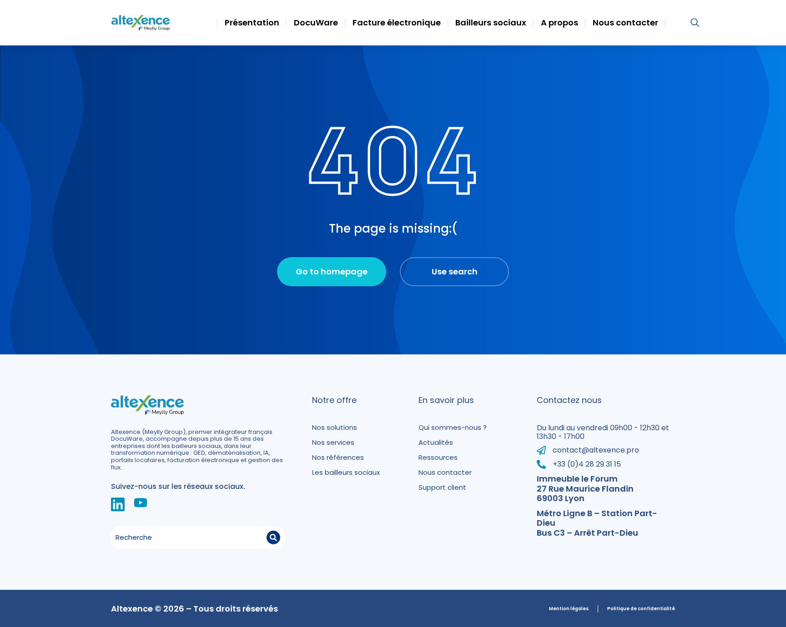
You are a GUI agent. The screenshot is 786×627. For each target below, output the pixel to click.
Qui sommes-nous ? (452, 427)
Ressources (438, 457)
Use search (455, 271)
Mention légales (569, 609)
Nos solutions (334, 427)
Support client (442, 487)
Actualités (435, 442)
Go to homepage (332, 271)
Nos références (338, 457)
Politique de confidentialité (641, 609)
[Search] (273, 537)
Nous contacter (445, 472)
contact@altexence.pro (596, 450)
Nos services (333, 442)
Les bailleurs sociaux (346, 472)
